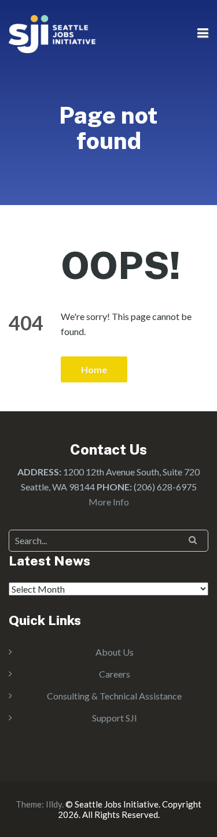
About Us (114, 651)
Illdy (54, 804)
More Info (109, 501)
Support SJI (114, 717)
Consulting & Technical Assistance (114, 695)
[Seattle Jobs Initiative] (52, 32)
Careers (114, 673)
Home (94, 369)
